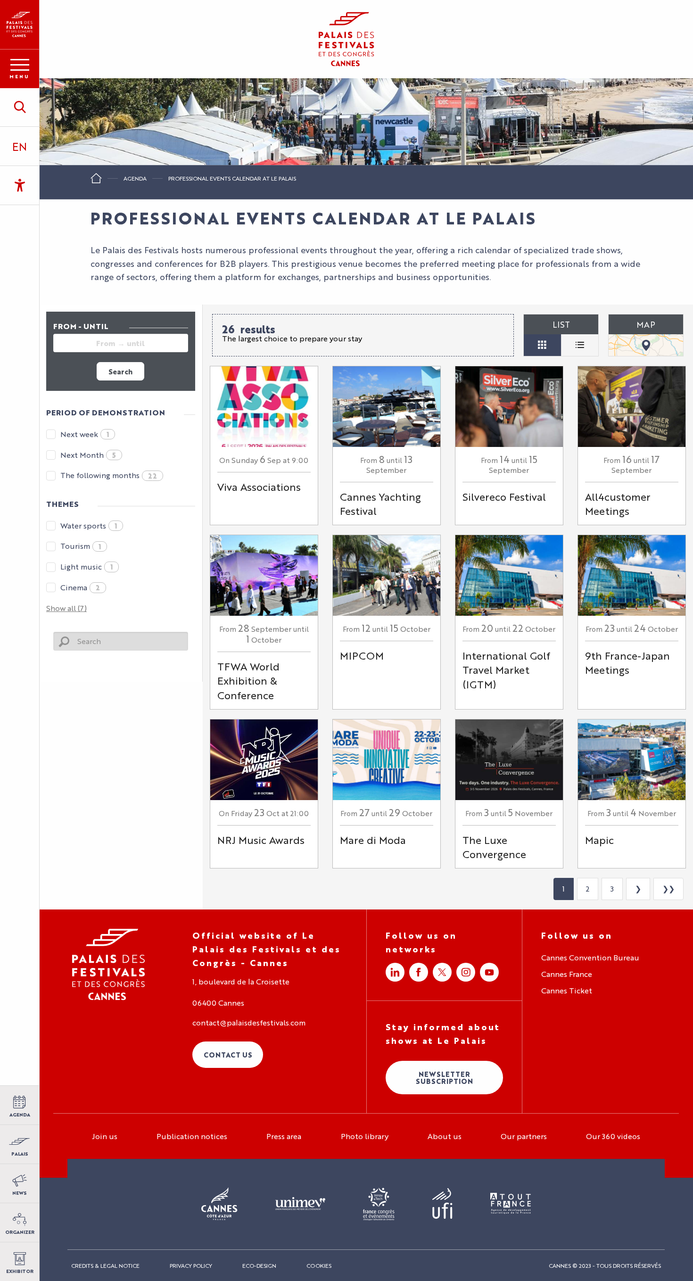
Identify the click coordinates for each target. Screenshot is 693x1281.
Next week (84, 434)
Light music (86, 566)
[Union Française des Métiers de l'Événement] (300, 1204)
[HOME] (96, 181)
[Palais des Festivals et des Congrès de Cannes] (108, 964)
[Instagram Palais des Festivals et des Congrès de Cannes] (465, 972)
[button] (19, 107)
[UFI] (442, 1204)
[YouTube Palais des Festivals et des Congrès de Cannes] (489, 972)
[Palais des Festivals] (20, 24)
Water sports (88, 525)
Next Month (88, 455)
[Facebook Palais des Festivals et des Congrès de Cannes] (418, 972)
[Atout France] (510, 1204)
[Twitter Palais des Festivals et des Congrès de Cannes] (442, 972)
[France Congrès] (379, 1204)
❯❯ (668, 888)
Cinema (80, 587)
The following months (108, 475)
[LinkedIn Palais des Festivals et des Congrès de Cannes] (395, 972)
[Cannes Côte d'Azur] (219, 1204)
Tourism (80, 546)
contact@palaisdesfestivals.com (248, 1022)
